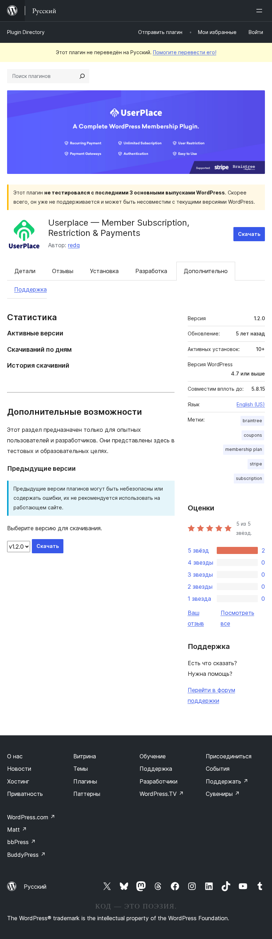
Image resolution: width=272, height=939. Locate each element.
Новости (19, 768)
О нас (15, 756)
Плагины (85, 781)
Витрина (84, 756)
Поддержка (30, 289)
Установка (104, 271)
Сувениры (223, 793)
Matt (17, 829)
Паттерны (86, 793)
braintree (252, 420)
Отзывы (62, 271)
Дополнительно (206, 271)
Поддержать (227, 781)
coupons (253, 435)
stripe (256, 463)
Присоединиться (228, 756)
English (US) (251, 404)
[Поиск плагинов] (82, 76)
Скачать (249, 234)
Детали (25, 271)
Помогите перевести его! (184, 52)
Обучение (153, 756)
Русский (35, 886)
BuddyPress (26, 854)
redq (74, 245)
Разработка (151, 271)
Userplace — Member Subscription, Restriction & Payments (118, 227)
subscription (249, 478)
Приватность (25, 793)
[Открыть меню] (260, 10)
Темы (80, 768)
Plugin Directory (26, 32)
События (218, 768)
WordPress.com (31, 817)
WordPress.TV (162, 793)
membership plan (243, 449)
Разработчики (158, 781)
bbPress (21, 841)
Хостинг (18, 781)
